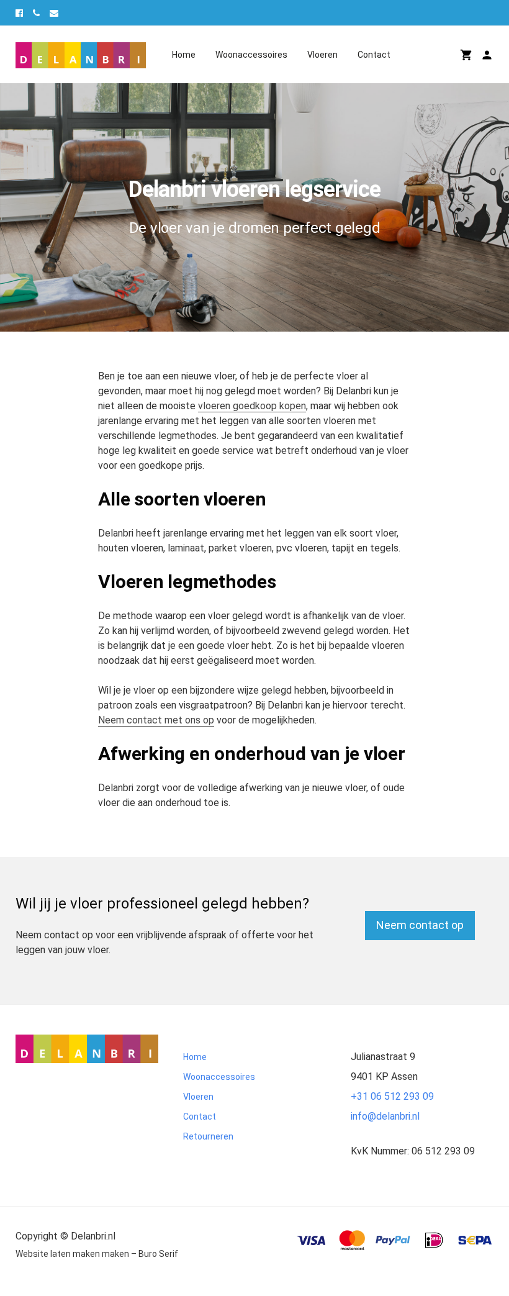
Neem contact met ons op (156, 720)
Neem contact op (420, 924)
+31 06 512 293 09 (392, 1096)
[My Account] (486, 54)
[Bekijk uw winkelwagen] (466, 54)
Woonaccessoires (251, 55)
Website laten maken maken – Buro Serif (97, 1254)
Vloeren (322, 55)
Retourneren (208, 1136)
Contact (374, 55)
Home (184, 55)
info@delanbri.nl (385, 1116)
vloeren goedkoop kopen (252, 406)
